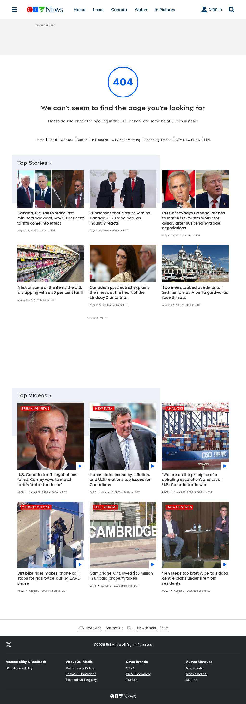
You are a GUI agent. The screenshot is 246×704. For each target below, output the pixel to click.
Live (207, 140)
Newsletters (146, 628)
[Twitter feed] (9, 644)
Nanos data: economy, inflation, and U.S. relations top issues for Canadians (120, 480)
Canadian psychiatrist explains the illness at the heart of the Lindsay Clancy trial (120, 292)
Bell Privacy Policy (80, 668)
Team (164, 628)
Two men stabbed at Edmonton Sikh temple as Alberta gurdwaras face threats (195, 292)
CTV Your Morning (126, 140)
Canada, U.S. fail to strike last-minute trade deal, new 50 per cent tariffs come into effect (50, 218)
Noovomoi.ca (196, 674)
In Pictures (165, 9)
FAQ (130, 628)
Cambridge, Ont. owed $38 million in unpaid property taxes (121, 576)
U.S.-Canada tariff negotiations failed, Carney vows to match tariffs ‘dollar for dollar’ (47, 480)
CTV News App (90, 628)
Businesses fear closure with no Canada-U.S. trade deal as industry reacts (120, 218)
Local (98, 9)
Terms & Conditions (81, 674)
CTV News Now (187, 140)
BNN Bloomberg (138, 674)
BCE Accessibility (19, 668)
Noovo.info (194, 668)
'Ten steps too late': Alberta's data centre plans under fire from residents (195, 578)
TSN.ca (132, 680)
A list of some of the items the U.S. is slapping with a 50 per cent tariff (50, 290)
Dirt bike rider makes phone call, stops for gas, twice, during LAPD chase (48, 578)
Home (79, 9)
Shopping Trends (157, 140)
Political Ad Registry (81, 680)
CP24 (130, 668)
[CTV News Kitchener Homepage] (45, 9)
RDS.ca (191, 680)
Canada (119, 9)
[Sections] (14, 9)
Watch (141, 9)
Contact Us (114, 628)
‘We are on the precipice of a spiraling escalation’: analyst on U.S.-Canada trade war (192, 480)
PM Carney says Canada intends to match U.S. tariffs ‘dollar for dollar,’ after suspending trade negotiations (193, 220)
